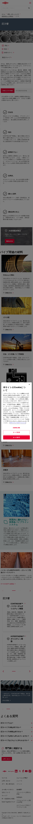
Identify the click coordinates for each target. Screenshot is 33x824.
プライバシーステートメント (18, 423)
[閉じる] (29, 384)
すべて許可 (16, 437)
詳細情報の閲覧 (16, 427)
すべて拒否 (16, 432)
